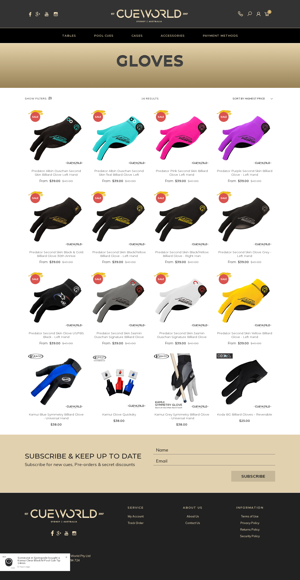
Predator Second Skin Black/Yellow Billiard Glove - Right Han (182, 254)
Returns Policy (250, 529)
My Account (136, 516)
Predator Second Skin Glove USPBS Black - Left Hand (56, 335)
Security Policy (250, 536)
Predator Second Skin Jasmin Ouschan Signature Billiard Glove (119, 335)
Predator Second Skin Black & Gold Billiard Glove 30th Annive (56, 254)
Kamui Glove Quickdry (119, 414)
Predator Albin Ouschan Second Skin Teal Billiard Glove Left (119, 173)
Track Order (136, 523)
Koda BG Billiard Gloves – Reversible (244, 414)
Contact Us (192, 523)
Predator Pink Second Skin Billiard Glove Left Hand (182, 173)
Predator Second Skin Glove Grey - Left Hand (244, 254)
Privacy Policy (249, 523)
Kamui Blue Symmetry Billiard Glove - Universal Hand (56, 416)
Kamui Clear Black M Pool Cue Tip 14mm (39, 562)
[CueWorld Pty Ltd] (149, 14)
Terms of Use (249, 516)
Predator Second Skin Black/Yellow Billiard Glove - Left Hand (119, 254)
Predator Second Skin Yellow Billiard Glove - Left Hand (244, 335)
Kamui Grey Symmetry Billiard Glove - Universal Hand (181, 416)
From (56, 181)
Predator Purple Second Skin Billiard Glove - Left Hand (244, 173)
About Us (193, 516)
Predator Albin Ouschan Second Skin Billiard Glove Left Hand (56, 173)
